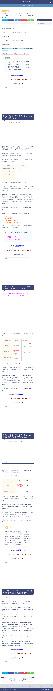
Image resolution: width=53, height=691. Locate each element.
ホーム (18, 5)
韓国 (24, 5)
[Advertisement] (18, 105)
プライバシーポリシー (7, 689)
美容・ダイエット (32, 5)
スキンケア (4, 10)
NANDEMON (26, 2)
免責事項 (14, 689)
